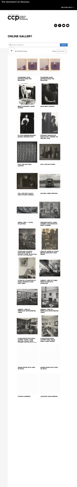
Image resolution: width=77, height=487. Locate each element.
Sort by (54, 51)
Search (63, 45)
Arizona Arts (66, 7)
